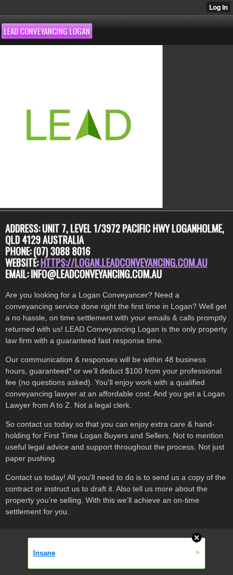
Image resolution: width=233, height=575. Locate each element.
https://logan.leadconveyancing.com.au (124, 262)
